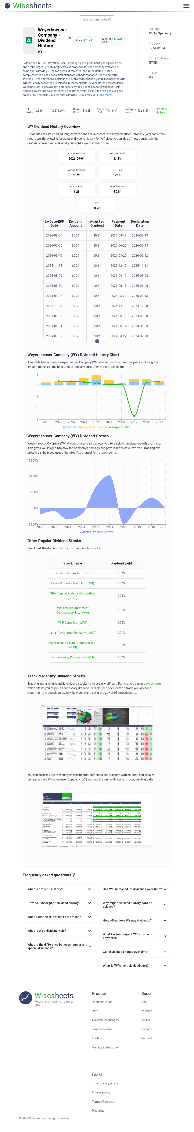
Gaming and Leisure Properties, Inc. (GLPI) (72, 645)
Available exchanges (105, 1020)
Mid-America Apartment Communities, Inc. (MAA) (72, 610)
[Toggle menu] (186, 5)
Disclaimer (99, 1110)
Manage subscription (105, 1047)
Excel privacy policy (105, 1083)
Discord (146, 1029)
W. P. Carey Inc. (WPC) (72, 622)
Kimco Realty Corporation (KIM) (73, 657)
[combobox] (97, 19)
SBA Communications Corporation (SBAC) (72, 596)
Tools (95, 1038)
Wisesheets (154, 683)
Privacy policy (101, 1092)
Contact (146, 1038)
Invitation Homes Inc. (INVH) (73, 573)
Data (95, 1011)
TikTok (146, 1020)
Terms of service (103, 1101)
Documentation (102, 1002)
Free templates (102, 1029)
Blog (144, 1002)
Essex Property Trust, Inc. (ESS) (72, 583)
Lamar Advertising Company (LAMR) (72, 633)
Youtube (146, 1011)
